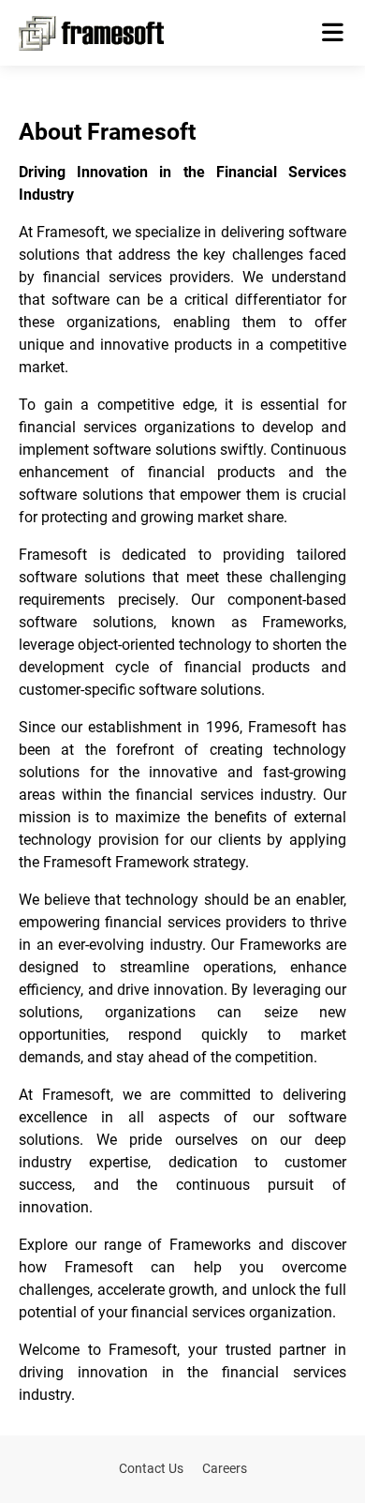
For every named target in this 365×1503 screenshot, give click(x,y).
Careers (224, 1468)
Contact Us (151, 1468)
